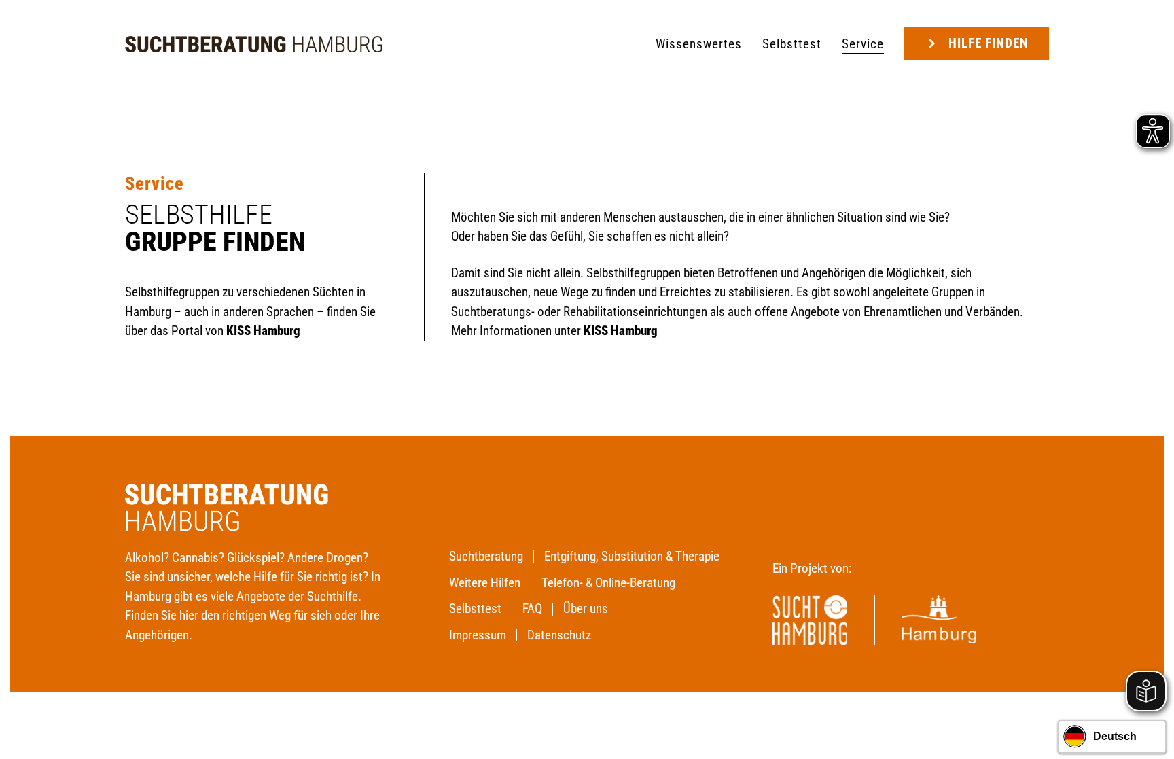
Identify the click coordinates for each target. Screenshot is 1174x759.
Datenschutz (559, 635)
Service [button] (863, 44)
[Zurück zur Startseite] (253, 44)
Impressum (477, 635)
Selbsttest (791, 44)
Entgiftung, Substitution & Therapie (631, 556)
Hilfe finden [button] (988, 43)
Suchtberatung (486, 556)
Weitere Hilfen (484, 582)
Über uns (585, 608)
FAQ (532, 608)
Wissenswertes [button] (699, 44)
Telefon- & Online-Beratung (608, 582)
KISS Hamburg (621, 330)
